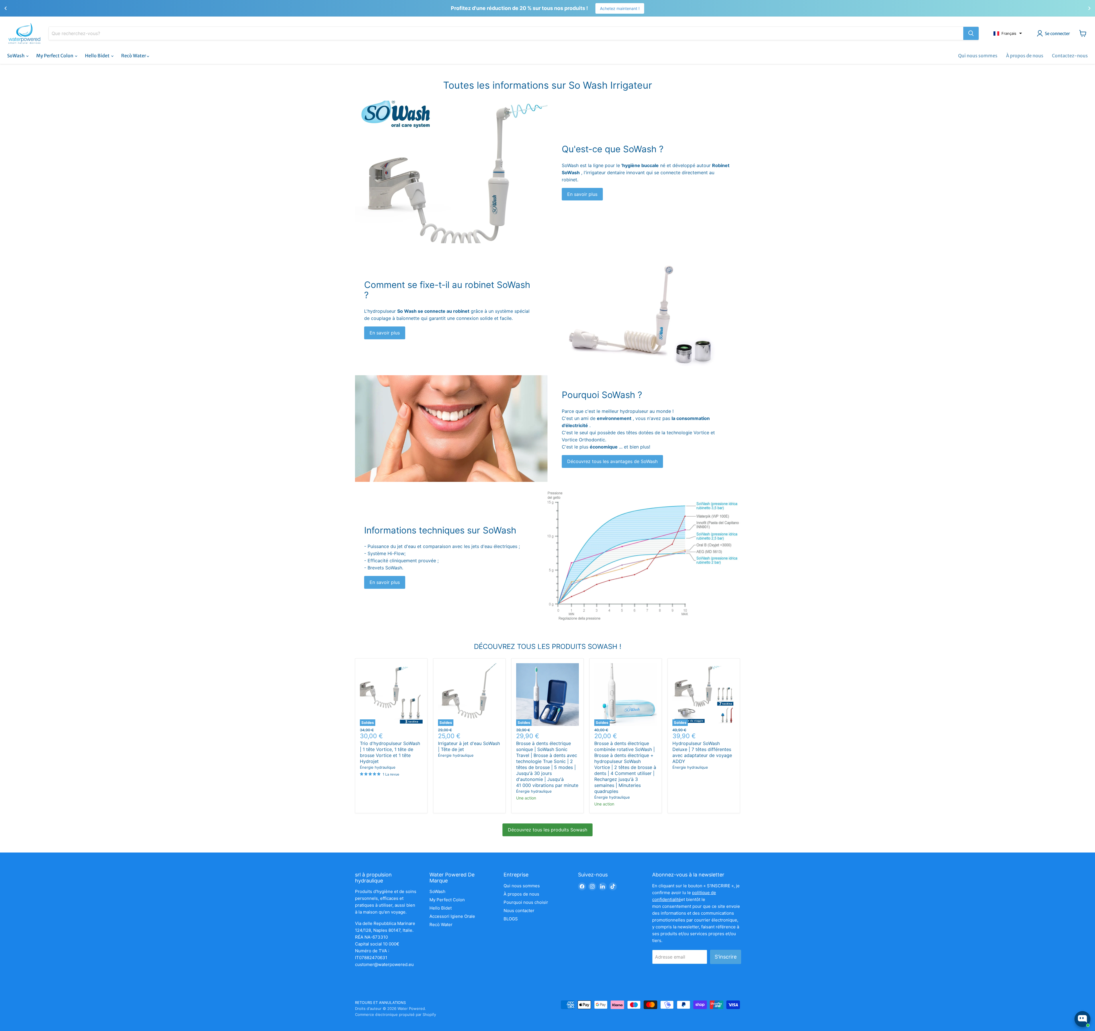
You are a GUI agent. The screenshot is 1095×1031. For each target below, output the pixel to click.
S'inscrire (726, 957)
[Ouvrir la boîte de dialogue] (1082, 1019)
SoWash (16, 55)
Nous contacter (519, 910)
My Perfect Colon (55, 55)
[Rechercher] (971, 33)
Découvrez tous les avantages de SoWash (612, 461)
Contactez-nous (1070, 55)
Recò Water (134, 55)
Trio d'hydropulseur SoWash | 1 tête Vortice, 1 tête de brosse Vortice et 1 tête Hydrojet (390, 752)
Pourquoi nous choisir (526, 902)
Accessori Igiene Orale (452, 916)
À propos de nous (1024, 55)
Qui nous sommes (977, 55)
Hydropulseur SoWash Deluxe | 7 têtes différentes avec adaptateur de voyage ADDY (702, 752)
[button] (1007, 33)
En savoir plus (582, 194)
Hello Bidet (97, 55)
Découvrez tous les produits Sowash (547, 830)
